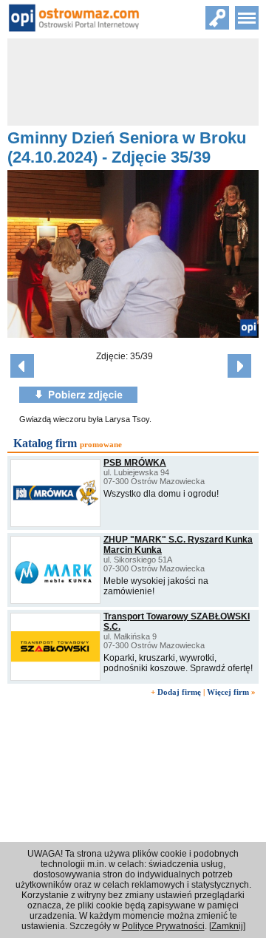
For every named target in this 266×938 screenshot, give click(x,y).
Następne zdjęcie (239, 366)
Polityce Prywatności (163, 926)
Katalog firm (45, 443)
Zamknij (227, 926)
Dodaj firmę (179, 691)
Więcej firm (228, 691)
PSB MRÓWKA (134, 463)
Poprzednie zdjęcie (22, 366)
